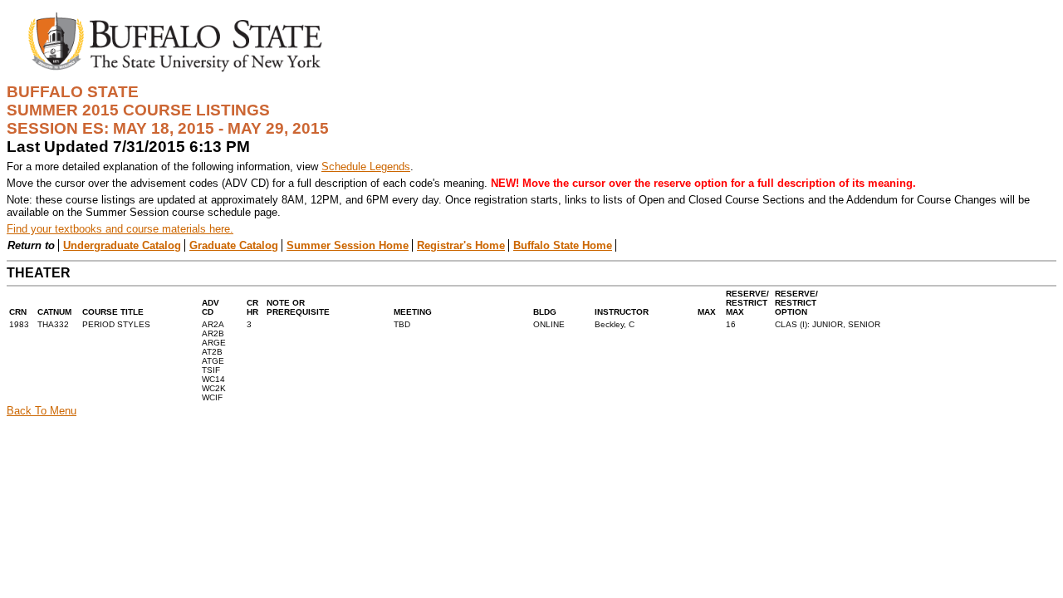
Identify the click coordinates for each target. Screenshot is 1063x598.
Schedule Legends (365, 166)
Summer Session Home (348, 245)
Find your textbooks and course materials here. (120, 229)
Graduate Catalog (233, 245)
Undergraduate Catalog (122, 245)
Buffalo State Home (562, 245)
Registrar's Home (461, 245)
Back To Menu (41, 410)
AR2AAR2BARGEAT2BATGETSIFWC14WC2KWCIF (214, 361)
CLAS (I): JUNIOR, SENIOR (827, 324)
